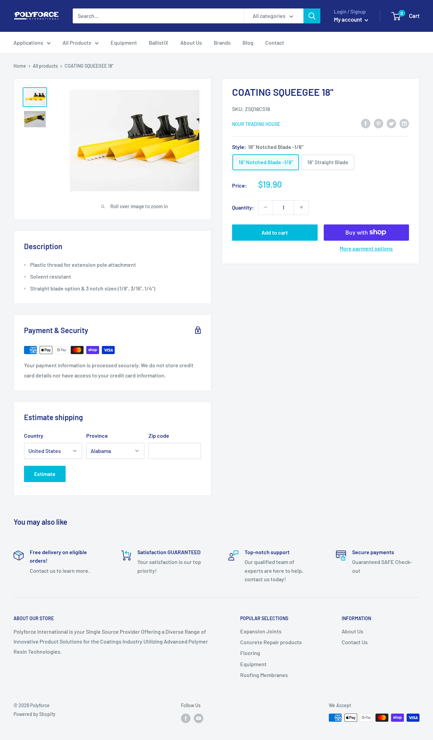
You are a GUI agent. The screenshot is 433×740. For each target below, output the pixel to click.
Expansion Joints (260, 631)
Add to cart (274, 232)
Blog (248, 42)
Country (33, 435)
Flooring (250, 653)
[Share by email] (404, 123)
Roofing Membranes (264, 675)
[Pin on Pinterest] (378, 123)
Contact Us (355, 642)
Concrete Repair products (271, 642)
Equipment (124, 42)
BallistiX (158, 42)
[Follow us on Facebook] (185, 718)
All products (45, 66)
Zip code (159, 435)
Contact (274, 42)
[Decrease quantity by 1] (265, 207)
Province (97, 435)
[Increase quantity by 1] (301, 207)
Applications (28, 42)
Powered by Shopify (34, 714)
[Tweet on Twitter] (391, 123)
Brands (222, 42)
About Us (191, 42)
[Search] (311, 15)
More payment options (366, 248)
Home (20, 66)
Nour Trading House (256, 124)
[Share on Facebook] (365, 123)
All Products (77, 42)
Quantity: (243, 207)
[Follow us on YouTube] (198, 718)
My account (348, 19)
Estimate (44, 474)
